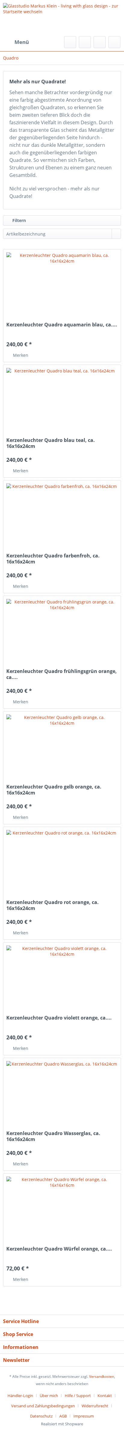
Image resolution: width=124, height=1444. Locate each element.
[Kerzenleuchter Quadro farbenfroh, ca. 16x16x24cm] (62, 513)
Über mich (49, 1395)
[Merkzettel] (85, 42)
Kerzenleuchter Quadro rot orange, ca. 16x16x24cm (52, 905)
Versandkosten (101, 1376)
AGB (63, 1416)
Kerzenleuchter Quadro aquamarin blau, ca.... (61, 325)
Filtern (18, 220)
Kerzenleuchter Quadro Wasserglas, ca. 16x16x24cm (53, 1136)
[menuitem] (16, 42)
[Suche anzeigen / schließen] (70, 42)
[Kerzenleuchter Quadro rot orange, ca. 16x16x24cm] (62, 860)
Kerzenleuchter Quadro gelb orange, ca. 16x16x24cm (53, 790)
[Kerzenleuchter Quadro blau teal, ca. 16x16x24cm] (62, 398)
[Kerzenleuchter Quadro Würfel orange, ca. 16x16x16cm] (62, 1207)
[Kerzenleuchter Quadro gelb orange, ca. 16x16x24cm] (62, 744)
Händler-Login (20, 1395)
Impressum (83, 1416)
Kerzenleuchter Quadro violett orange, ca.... (59, 1018)
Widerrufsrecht (95, 1406)
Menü (21, 42)
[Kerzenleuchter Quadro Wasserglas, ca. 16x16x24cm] (62, 1091)
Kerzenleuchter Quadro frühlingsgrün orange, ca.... (61, 674)
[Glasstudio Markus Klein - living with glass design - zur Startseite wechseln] (62, 18)
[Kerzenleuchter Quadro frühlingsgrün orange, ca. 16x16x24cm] (62, 629)
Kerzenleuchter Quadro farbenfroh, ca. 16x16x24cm (53, 559)
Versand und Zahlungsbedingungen (43, 1406)
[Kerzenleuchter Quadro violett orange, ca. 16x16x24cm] (62, 976)
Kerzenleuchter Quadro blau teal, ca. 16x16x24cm (50, 443)
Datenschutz (41, 1416)
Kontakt (105, 1395)
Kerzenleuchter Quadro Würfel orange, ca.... (59, 1249)
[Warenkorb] (114, 42)
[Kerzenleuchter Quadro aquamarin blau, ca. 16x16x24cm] (62, 282)
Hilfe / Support (78, 1395)
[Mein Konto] (100, 42)
